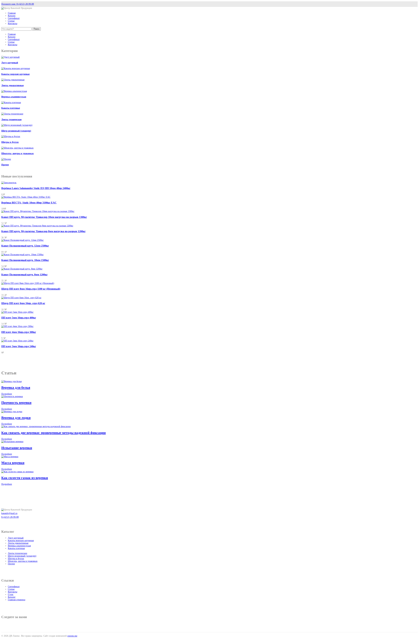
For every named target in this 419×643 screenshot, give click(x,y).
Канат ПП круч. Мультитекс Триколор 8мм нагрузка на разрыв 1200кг (43, 231)
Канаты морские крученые (15, 74)
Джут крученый (9, 62)
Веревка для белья (15, 388)
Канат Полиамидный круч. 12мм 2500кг (25, 245)
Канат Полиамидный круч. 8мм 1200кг (24, 274)
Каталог (12, 15)
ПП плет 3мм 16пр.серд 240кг (18, 346)
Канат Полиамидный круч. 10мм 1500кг (25, 260)
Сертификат (14, 18)
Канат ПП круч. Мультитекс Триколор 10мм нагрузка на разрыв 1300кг (44, 217)
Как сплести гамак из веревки (24, 478)
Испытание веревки (16, 448)
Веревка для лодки (16, 418)
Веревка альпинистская (13, 97)
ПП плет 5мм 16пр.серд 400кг (18, 317)
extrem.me (72, 636)
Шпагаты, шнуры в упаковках (17, 153)
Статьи (11, 21)
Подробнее (6, 394)
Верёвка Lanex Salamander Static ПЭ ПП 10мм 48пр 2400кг (35, 188)
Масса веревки (12, 463)
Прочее (5, 165)
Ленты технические (11, 119)
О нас (10, 594)
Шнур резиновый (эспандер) (16, 131)
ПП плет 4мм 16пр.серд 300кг (18, 332)
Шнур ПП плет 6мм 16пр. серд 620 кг (23, 303)
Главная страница (16, 599)
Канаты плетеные (10, 108)
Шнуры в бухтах (10, 142)
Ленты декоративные (12, 85)
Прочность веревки (16, 403)
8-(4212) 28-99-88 (10, 517)
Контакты (12, 23)
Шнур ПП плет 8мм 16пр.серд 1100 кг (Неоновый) (30, 288)
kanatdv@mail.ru (9, 513)
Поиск (36, 29)
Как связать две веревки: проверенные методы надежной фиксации (53, 433)
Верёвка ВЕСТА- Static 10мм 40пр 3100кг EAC (29, 202)
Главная (12, 13)
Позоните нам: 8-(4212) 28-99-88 (17, 4)
